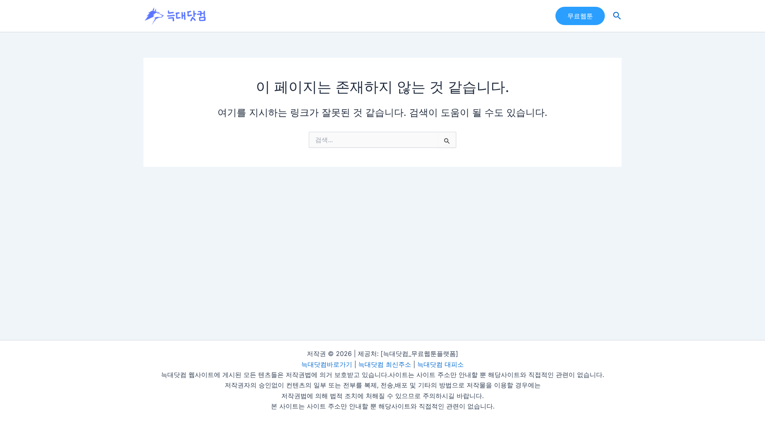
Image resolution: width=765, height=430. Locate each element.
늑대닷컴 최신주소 (384, 364)
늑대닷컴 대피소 (440, 364)
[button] (580, 16)
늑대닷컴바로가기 (326, 364)
